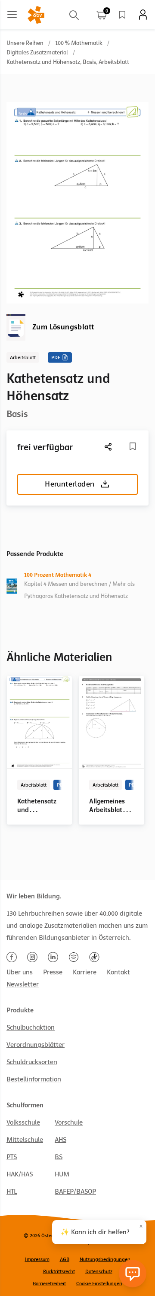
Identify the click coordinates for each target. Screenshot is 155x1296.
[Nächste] (108, 446)
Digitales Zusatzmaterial (37, 52)
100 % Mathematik (78, 43)
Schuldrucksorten (31, 1062)
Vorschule (69, 1122)
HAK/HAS (19, 1174)
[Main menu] (12, 14)
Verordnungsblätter (35, 1045)
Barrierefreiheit (49, 1283)
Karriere (84, 972)
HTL (11, 1191)
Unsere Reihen (24, 43)
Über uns (19, 972)
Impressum (37, 1259)
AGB (64, 1259)
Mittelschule (24, 1140)
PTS (11, 1157)
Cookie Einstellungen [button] (99, 1283)
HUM (62, 1174)
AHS (60, 1140)
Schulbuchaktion (30, 1027)
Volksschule (23, 1122)
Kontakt (118, 972)
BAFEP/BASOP (75, 1191)
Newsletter (22, 984)
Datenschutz (98, 1271)
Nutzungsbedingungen (105, 1259)
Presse (52, 972)
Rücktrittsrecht (59, 1271)
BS (58, 1157)
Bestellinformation (33, 1079)
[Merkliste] (122, 14)
